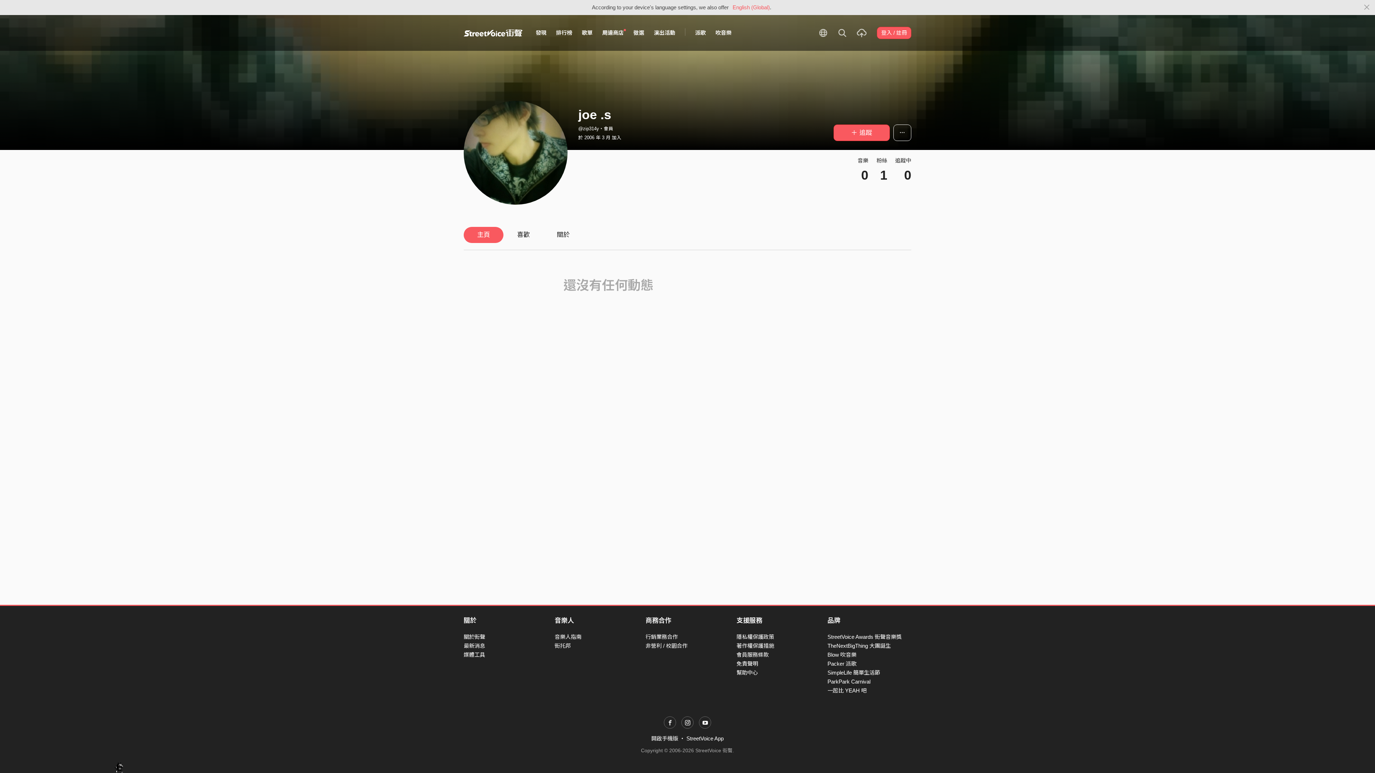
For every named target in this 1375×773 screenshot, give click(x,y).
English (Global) (751, 7)
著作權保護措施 (755, 646)
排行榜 (564, 33)
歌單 (587, 33)
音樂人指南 (568, 637)
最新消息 (474, 646)
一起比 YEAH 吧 (847, 690)
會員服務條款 (753, 655)
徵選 (638, 33)
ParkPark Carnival (849, 682)
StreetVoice (493, 33)
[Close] (1367, 7)
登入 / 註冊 (894, 33)
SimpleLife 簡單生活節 (854, 673)
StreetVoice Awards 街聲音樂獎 (865, 637)
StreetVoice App (705, 738)
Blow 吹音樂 (842, 655)
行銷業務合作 (662, 637)
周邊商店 (613, 33)
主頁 (483, 234)
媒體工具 (474, 655)
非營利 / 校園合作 (667, 646)
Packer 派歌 (842, 664)
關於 (563, 234)
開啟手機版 (664, 738)
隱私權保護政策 (755, 637)
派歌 (700, 33)
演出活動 (664, 33)
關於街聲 (474, 637)
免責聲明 (747, 664)
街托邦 (563, 646)
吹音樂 (723, 33)
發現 (541, 33)
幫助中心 (747, 673)
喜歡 (523, 234)
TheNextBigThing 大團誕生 (859, 646)
